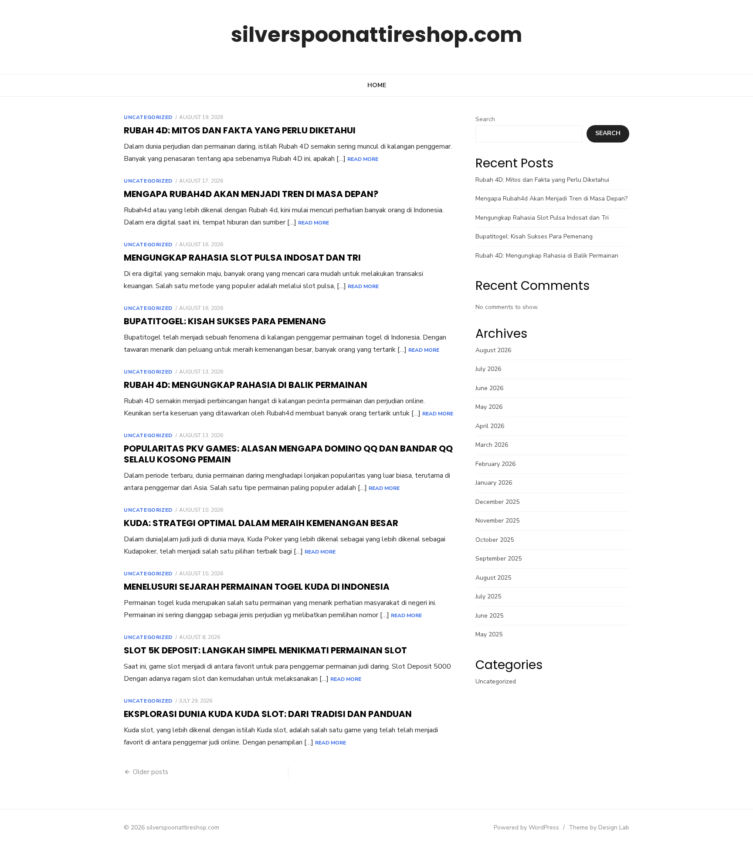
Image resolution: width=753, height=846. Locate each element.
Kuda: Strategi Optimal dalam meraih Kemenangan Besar (261, 523)
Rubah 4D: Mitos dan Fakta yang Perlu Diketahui (240, 130)
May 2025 (488, 634)
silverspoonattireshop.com (376, 34)
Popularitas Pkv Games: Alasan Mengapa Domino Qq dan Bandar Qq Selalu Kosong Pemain (288, 453)
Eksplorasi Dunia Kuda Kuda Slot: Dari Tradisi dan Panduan (268, 714)
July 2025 (488, 596)
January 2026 (493, 483)
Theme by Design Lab (599, 827)
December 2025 (497, 502)
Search (485, 119)
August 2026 (493, 350)
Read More (362, 159)
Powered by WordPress (526, 827)
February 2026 (495, 464)
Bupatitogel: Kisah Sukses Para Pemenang (225, 321)
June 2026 (489, 388)
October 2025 (494, 540)
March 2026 (491, 445)
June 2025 (489, 616)
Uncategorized (148, 117)
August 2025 (493, 578)
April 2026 (489, 426)
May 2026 (488, 407)
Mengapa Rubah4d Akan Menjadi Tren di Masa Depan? (251, 194)
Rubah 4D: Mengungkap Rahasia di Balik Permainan (245, 385)
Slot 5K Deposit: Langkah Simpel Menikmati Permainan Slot (265, 650)
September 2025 (498, 558)
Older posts (150, 772)
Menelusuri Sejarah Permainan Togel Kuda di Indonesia (257, 587)
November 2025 (497, 520)
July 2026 (488, 369)
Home (376, 85)
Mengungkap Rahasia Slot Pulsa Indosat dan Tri (242, 257)
